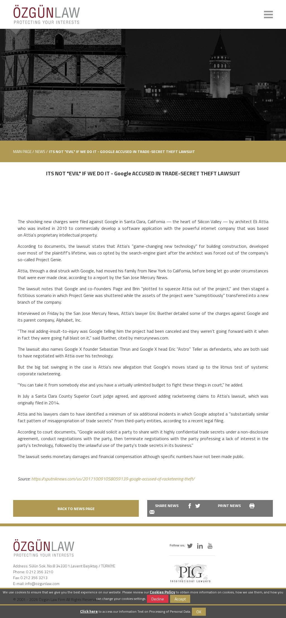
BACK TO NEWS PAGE (76, 508)
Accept (180, 599)
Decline (157, 599)
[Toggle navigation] (268, 14)
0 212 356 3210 (39, 572)
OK (198, 612)
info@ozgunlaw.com (42, 583)
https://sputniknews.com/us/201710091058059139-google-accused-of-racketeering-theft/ (113, 478)
